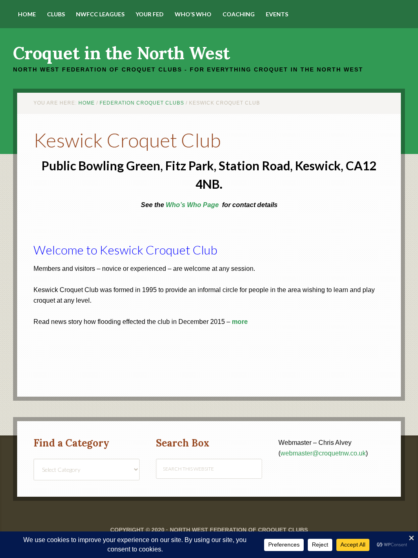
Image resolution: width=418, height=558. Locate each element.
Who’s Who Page (192, 204)
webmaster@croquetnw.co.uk (323, 453)
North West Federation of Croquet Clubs (239, 530)
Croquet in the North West (121, 53)
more (240, 321)
